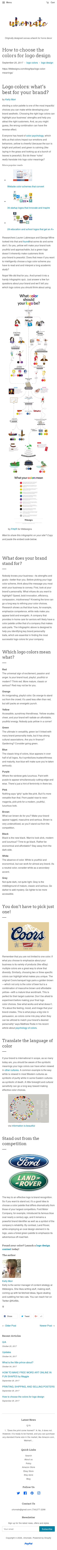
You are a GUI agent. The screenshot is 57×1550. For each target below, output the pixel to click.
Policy (28, 1463)
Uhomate (27, 1537)
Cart (52, 2)
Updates (6, 1352)
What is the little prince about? (17, 1362)
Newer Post (46, 1325)
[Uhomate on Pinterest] (32, 1493)
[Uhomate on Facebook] (25, 1493)
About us (28, 1459)
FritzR (14, 529)
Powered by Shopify (42, 1537)
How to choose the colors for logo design (23, 1396)
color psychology (35, 135)
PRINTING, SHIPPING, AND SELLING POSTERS (28, 1386)
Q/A (4, 1342)
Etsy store (28, 1474)
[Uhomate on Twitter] (18, 1493)
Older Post (10, 1325)
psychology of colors (26, 1027)
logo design (47, 62)
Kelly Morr (10, 99)
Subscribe (47, 1529)
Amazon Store (28, 1467)
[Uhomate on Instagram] (38, 1493)
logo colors (32, 62)
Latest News (28, 1419)
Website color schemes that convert (25, 186)
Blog (28, 1478)
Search (28, 1455)
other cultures (12, 1070)
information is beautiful (23, 1125)
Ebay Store (28, 1471)
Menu (9, 2)
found (26, 241)
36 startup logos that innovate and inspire (28, 207)
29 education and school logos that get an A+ (30, 229)
